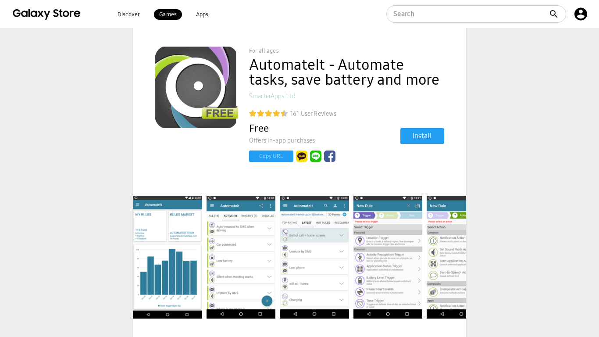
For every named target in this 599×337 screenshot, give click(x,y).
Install (422, 136)
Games (168, 14)
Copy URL (271, 156)
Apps (202, 14)
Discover (129, 14)
